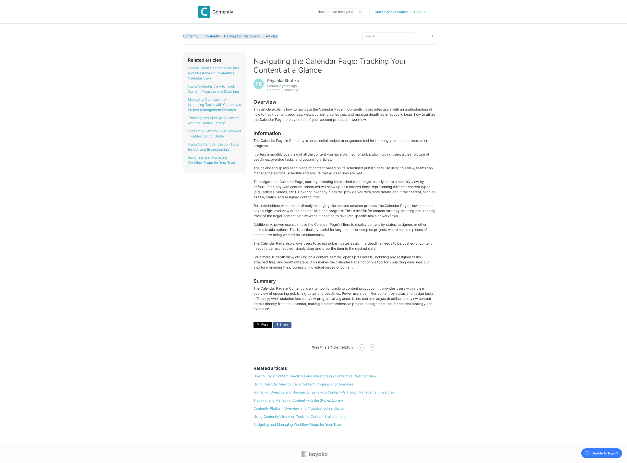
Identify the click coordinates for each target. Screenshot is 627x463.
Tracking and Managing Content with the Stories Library (298, 400)
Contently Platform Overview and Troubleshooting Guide (298, 408)
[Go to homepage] (204, 12)
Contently (190, 36)
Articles (271, 36)
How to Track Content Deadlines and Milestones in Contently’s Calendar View (214, 73)
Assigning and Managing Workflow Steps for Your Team (297, 424)
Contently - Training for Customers (232, 36)
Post (264, 324)
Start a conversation (392, 12)
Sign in (420, 12)
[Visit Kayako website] (314, 454)
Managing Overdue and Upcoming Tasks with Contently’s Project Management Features (214, 104)
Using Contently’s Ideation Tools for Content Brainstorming (300, 416)
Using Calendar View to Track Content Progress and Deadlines (303, 384)
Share (285, 325)
